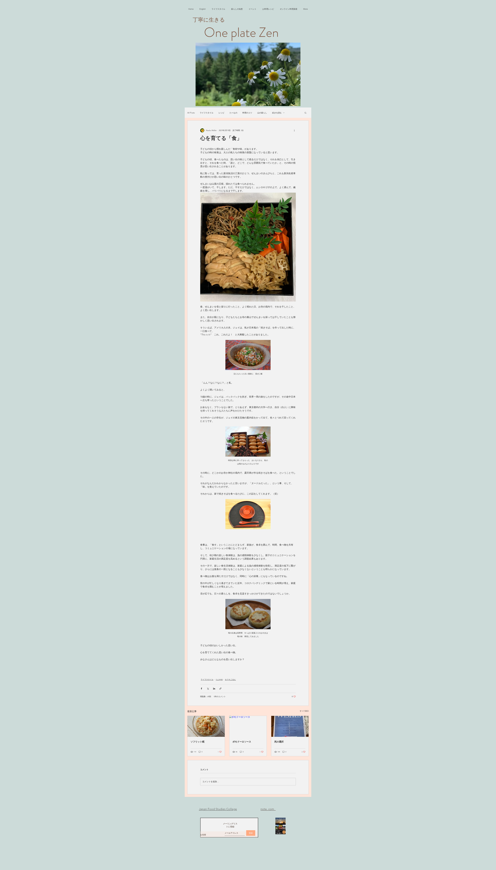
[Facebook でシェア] (201, 688)
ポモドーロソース (242, 741)
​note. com (268, 809)
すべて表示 (304, 711)
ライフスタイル (206, 112)
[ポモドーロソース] (248, 726)
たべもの (233, 112)
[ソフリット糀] (206, 726)
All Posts (191, 112)
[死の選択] (290, 726)
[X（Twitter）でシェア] (208, 688)
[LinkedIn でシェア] (214, 688)
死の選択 (279, 741)
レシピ (221, 112)
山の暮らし (262, 112)
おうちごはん (230, 679)
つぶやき (219, 679)
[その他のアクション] (294, 130)
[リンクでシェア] (220, 688)
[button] (305, 113)
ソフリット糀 (197, 741)
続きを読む (277, 112)
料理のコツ (247, 112)
